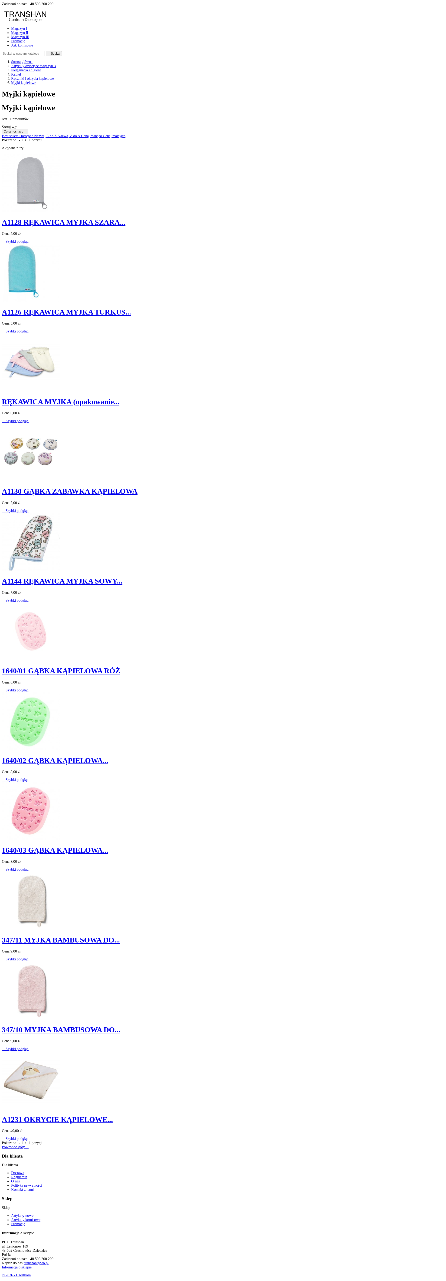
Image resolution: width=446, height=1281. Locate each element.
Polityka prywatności (26, 1185)
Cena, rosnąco (15, 131)
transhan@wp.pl (36, 1263)
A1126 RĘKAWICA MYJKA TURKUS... (66, 312)
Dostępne (26, 136)
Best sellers (10, 136)
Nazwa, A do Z (46, 136)
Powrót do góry (15, 1147)
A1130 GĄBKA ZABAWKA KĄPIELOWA (70, 491)
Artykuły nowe (22, 1216)
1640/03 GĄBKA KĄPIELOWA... (55, 850)
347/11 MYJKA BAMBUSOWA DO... (61, 940)
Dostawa (17, 1173)
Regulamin (19, 1177)
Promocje (18, 41)
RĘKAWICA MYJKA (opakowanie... (60, 402)
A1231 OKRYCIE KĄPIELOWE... (57, 1119)
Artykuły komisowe (25, 1220)
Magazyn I (19, 28)
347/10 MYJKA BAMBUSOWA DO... (61, 1029)
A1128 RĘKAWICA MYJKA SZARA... (63, 222)
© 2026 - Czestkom (16, 1275)
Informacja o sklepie (17, 1267)
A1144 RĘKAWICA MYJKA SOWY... (62, 581)
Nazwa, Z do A (69, 136)
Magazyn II (19, 33)
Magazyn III (20, 37)
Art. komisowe (22, 45)
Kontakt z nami (22, 1189)
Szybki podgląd (15, 241)
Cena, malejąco (114, 136)
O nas (15, 1181)
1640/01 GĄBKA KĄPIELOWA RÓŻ (61, 671)
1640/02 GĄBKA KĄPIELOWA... (55, 760)
